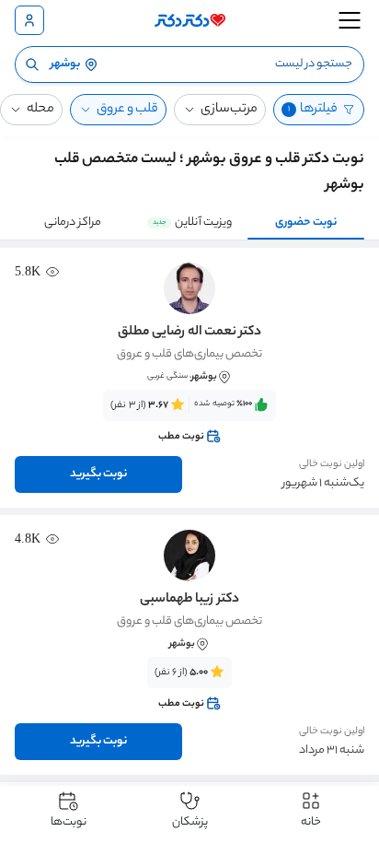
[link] (189, 421)
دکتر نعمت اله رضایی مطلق (189, 333)
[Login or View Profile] (29, 20)
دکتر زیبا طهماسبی (189, 600)
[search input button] (32, 64)
